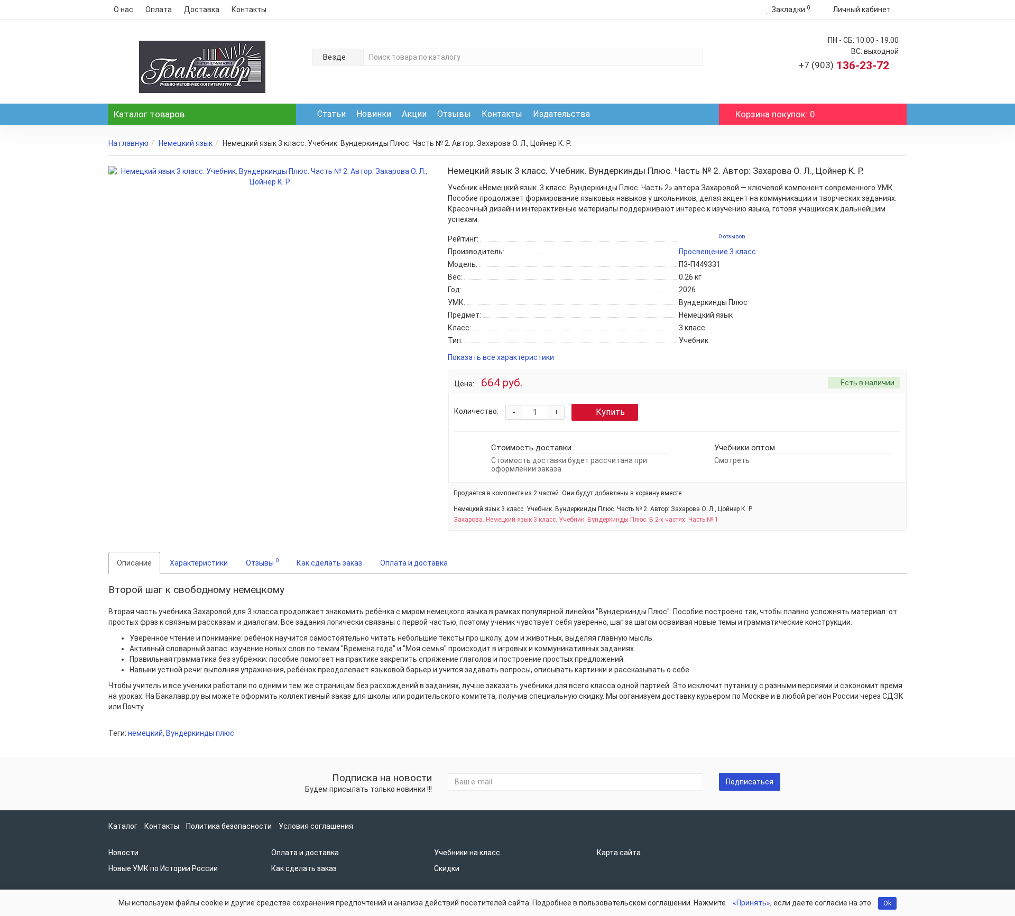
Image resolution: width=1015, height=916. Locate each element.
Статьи (331, 114)
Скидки (446, 868)
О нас (123, 9)
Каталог (149, 114)
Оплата (158, 9)
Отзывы (454, 114)
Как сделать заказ (329, 563)
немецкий (145, 733)
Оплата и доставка (414, 563)
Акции (414, 114)
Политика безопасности (229, 826)
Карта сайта (619, 852)
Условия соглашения (316, 826)
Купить (610, 412)
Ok (887, 903)
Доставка (201, 9)
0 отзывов (731, 236)
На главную (128, 143)
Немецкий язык (186, 143)
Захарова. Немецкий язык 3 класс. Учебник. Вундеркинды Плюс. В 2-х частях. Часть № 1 (586, 519)
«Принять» (751, 903)
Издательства (561, 114)
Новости (123, 852)
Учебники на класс (467, 852)
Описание (134, 563)
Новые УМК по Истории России (163, 868)
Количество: (476, 411)
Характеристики (199, 563)
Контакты (249, 9)
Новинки (373, 114)
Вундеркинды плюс (200, 733)
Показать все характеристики (501, 358)
